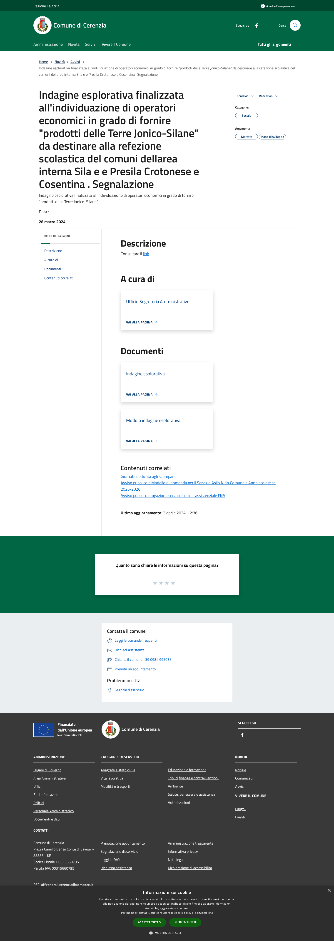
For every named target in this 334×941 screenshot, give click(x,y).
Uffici (37, 786)
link (146, 254)
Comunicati (244, 778)
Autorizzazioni (179, 802)
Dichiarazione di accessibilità (190, 867)
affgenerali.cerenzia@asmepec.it (67, 884)
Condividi (243, 95)
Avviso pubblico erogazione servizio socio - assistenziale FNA (173, 495)
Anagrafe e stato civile (118, 770)
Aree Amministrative (49, 778)
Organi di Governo (47, 770)
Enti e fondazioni (46, 794)
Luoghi (240, 809)
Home (43, 61)
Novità (60, 61)
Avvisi (75, 61)
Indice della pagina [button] (57, 236)
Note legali (176, 859)
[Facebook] (254, 25)
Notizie (240, 770)
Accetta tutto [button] (149, 922)
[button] (167, 933)
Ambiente (175, 786)
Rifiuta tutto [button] (185, 922)
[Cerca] (295, 25)
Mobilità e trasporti (115, 786)
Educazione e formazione (187, 769)
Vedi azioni (266, 95)
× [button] (329, 890)
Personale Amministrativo (53, 811)
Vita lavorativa (112, 778)
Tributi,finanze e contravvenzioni (193, 778)
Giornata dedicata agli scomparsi (148, 476)
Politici (38, 802)
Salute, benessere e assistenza (191, 794)
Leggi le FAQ (110, 859)
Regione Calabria (46, 6)
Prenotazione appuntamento (123, 843)
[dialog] (167, 913)
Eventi (240, 817)
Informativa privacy (183, 851)
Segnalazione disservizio (119, 851)
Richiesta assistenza (116, 867)
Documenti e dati (46, 819)
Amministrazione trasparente (190, 843)
